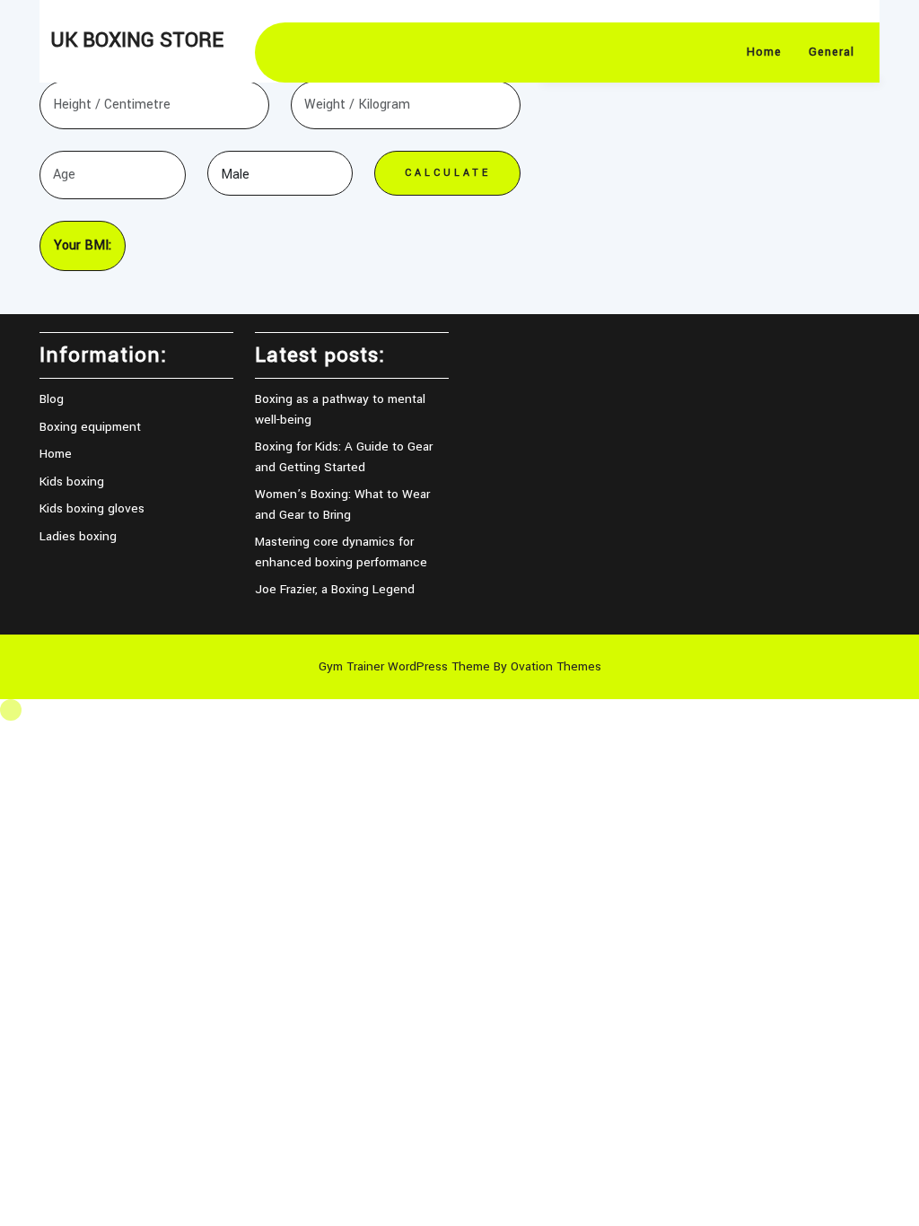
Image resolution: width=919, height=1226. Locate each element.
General (831, 52)
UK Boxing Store (136, 40)
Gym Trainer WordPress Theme (460, 666)
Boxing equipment (90, 426)
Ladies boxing (78, 536)
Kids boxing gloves (91, 508)
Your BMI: (82, 245)
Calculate (448, 173)
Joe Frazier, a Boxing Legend (335, 589)
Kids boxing (71, 481)
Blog (51, 398)
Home (764, 52)
